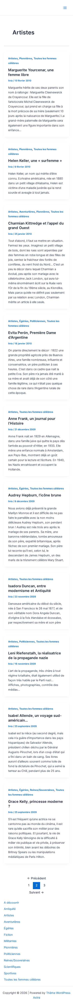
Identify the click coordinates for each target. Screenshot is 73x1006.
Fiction (8, 935)
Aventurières (27, 211)
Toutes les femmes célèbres (36, 412)
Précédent (36, 878)
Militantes (10, 941)
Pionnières (25, 58)
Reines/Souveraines (42, 790)
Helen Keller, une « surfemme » (35, 160)
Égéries (23, 321)
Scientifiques (12, 967)
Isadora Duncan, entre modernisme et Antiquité (29, 588)
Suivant (36, 892)
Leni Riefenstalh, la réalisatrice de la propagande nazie (34, 655)
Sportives (10, 973)
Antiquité (10, 909)
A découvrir (11, 902)
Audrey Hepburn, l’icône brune (34, 495)
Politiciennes (37, 321)
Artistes (13, 58)
